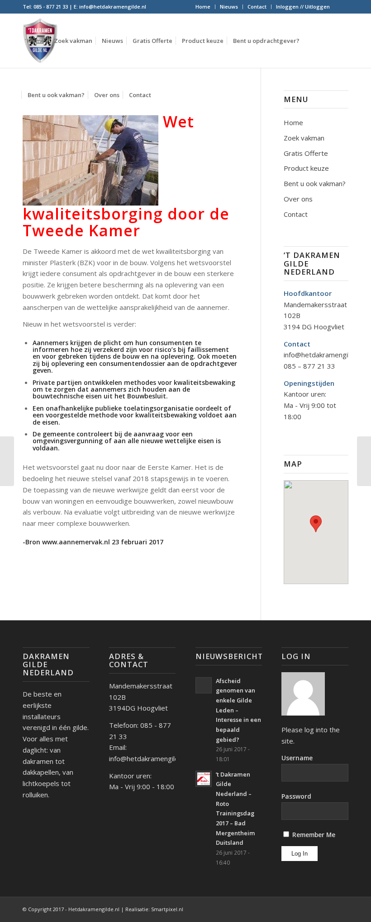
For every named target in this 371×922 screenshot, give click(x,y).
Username (297, 758)
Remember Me (312, 834)
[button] (315, 524)
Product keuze (306, 168)
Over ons (298, 198)
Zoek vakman (304, 137)
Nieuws (229, 6)
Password (296, 796)
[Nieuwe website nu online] (7, 461)
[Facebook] (341, 7)
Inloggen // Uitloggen (303, 6)
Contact (256, 6)
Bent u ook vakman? (315, 183)
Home (202, 6)
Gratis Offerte (306, 153)
